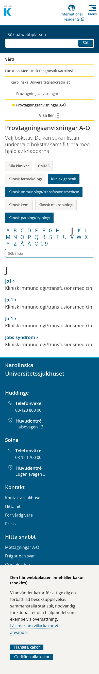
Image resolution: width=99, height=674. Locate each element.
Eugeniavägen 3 (30, 474)
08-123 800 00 (28, 410)
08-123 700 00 (28, 457)
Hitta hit (13, 506)
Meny (92, 14)
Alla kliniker (18, 165)
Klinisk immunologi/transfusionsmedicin (43, 191)
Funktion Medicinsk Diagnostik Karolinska (40, 70)
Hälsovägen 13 (29, 427)
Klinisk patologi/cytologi (29, 217)
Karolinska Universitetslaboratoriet (40, 82)
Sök (86, 42)
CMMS (44, 165)
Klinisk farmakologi (25, 178)
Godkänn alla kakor (31, 657)
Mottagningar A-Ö (22, 547)
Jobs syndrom (20, 337)
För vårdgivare (19, 515)
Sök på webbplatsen (27, 34)
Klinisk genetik (63, 178)
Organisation (17, 564)
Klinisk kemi (18, 204)
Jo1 (8, 281)
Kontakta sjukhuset (23, 498)
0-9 (44, 244)
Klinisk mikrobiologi (56, 204)
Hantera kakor (27, 647)
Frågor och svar (20, 556)
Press (10, 523)
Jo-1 (9, 300)
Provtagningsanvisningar (37, 93)
